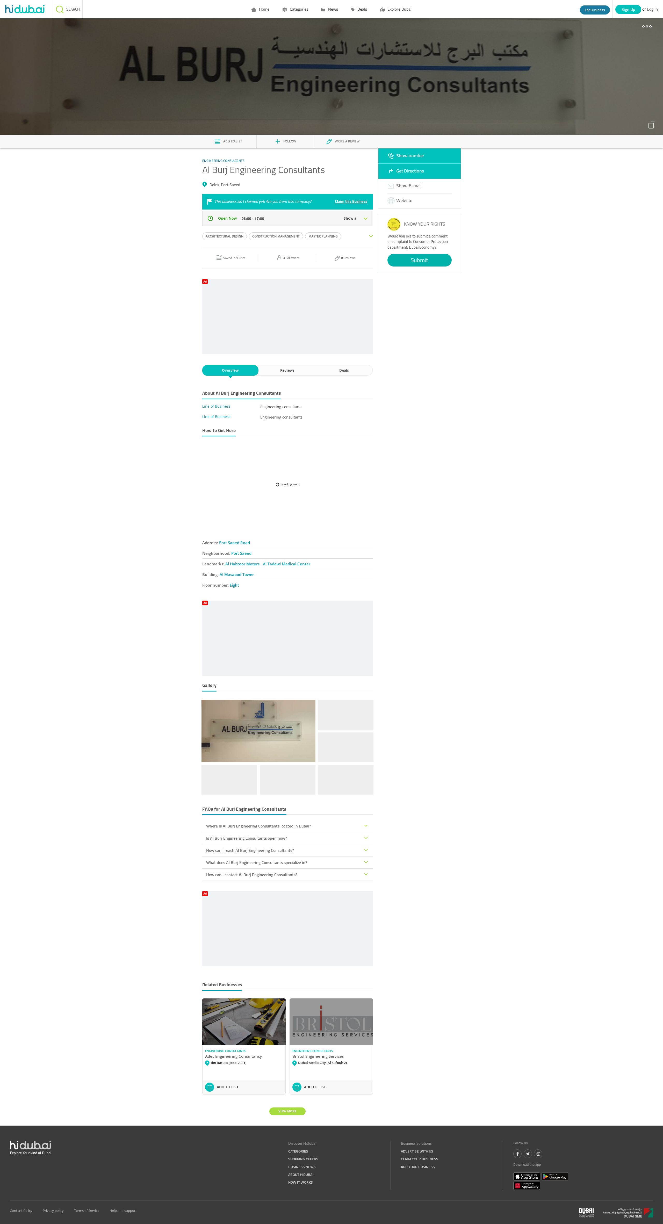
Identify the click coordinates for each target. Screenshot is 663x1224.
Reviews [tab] (287, 370)
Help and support (123, 1210)
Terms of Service (86, 1210)
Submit (419, 260)
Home (263, 9)
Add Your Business (418, 1166)
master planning (323, 236)
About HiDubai (300, 1174)
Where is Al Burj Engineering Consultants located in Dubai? (258, 826)
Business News (302, 1166)
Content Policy (21, 1210)
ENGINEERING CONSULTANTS (225, 1051)
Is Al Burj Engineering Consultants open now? (246, 838)
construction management (276, 236)
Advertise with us (417, 1151)
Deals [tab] (344, 370)
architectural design (224, 236)
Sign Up (628, 9)
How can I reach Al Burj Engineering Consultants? (250, 850)
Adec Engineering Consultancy (233, 1056)
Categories (298, 9)
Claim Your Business (419, 1159)
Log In (652, 9)
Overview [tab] (230, 370)
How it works (300, 1182)
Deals (361, 9)
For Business (595, 9)
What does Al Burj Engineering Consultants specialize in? (256, 862)
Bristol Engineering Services (318, 1056)
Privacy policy (53, 1210)
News (332, 9)
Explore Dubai (398, 9)
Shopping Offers (303, 1159)
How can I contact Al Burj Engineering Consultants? (251, 874)
